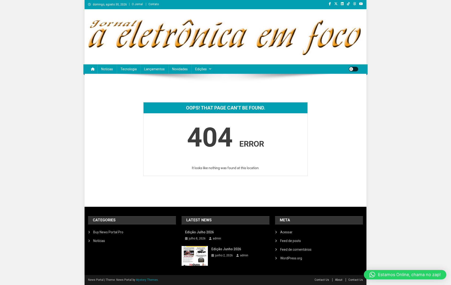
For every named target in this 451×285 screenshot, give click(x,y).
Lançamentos (154, 69)
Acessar (286, 232)
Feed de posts (290, 241)
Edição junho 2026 (226, 249)
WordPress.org (291, 258)
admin (217, 238)
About (338, 279)
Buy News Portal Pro (108, 232)
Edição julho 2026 (199, 232)
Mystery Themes (147, 279)
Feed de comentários (295, 249)
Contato (153, 4)
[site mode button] (353, 69)
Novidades (180, 69)
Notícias (107, 69)
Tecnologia (129, 69)
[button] (405, 274)
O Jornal (137, 4)
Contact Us (322, 279)
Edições (201, 69)
